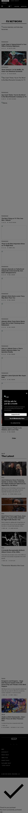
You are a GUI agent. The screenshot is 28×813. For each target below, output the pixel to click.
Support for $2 (15, 414)
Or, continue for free (15, 423)
